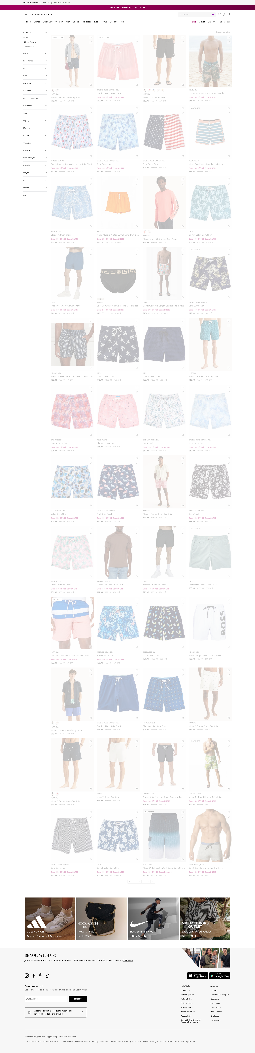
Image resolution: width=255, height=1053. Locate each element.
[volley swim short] (72, 482)
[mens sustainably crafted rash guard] (164, 202)
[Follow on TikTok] (47, 976)
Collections (215, 1003)
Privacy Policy (187, 1007)
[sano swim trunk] (164, 132)
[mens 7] (164, 61)
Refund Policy (187, 1003)
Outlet (202, 22)
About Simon (216, 1007)
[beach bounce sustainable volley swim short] (72, 132)
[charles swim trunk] (118, 344)
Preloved (27, 83)
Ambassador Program (220, 994)
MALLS (46, 2)
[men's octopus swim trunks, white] (210, 623)
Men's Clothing (30, 42)
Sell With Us (216, 1020)
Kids (96, 22)
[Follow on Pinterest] (41, 976)
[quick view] (91, 85)
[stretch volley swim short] (210, 202)
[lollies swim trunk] (164, 623)
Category (27, 32)
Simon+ (211, 22)
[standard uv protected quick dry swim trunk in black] (164, 765)
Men (68, 22)
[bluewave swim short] (72, 202)
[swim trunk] (164, 411)
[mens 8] (72, 694)
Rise (25, 195)
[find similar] (91, 43)
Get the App (216, 999)
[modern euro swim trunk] (164, 552)
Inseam (26, 187)
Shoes (76, 22)
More (121, 22)
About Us (214, 986)
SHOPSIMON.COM (30, 2)
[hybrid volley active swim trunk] (72, 273)
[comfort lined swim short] (118, 694)
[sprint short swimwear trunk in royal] (210, 836)
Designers (47, 22)
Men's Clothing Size (31, 98)
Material (26, 128)
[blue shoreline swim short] (164, 694)
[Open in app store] (198, 978)
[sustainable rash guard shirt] (118, 552)
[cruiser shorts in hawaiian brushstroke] (210, 61)
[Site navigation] (26, 15)
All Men (26, 37)
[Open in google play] (219, 978)
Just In (28, 22)
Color (25, 68)
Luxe (25, 75)
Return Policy (186, 999)
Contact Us (185, 990)
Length (26, 172)
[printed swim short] (72, 411)
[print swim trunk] (118, 482)
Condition (27, 91)
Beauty (113, 22)
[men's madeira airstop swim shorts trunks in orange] (118, 202)
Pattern (26, 135)
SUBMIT (78, 999)
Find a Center (224, 22)
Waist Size (27, 105)
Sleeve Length (29, 158)
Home (104, 22)
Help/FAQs (185, 986)
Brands (37, 22)
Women (59, 22)
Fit (24, 180)
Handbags (86, 22)
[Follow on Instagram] (27, 976)
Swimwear (29, 46)
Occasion (27, 143)
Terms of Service (188, 1011)
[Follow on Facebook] (33, 976)
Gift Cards (215, 1016)
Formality (27, 165)
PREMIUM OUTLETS (62, 2)
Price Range (28, 61)
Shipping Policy (187, 994)
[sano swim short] (118, 132)
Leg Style (27, 120)
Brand (25, 53)
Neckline (26, 150)
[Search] (197, 14)
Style (25, 113)
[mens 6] (164, 482)
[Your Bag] (229, 15)
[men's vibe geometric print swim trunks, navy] (72, 344)
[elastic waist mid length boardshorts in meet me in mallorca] (164, 273)
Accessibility (186, 1016)
